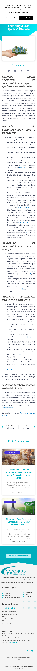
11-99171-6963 (12, 642)
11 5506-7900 (9, 608)
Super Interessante (27, 413)
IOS (19, 208)
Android (22, 167)
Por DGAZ (18, 660)
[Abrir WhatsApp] (32, 666)
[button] (9, 71)
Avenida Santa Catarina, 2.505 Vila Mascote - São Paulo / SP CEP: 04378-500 (10, 619)
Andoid (22, 289)
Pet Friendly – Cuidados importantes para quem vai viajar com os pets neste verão (19, 473)
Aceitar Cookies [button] (26, 18)
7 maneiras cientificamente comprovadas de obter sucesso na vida (18, 522)
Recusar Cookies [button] (11, 18)
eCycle (4, 415)
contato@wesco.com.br (10, 611)
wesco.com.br (7, 408)
